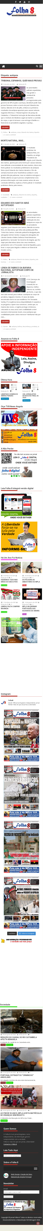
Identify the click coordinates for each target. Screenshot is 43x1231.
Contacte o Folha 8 (10, 1144)
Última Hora (5, 398)
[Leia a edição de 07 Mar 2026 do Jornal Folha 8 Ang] (21, 902)
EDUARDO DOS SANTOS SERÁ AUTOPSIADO (15, 204)
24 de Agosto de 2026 (9, 1110)
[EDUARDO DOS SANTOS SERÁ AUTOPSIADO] (13, 212)
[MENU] (40, 66)
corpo (19, 132)
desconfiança (27, 326)
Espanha (36, 132)
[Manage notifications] (38, 1223)
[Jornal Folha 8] (3, 66)
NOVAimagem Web (33, 1220)
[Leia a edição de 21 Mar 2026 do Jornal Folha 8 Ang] (21, 791)
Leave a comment (10, 135)
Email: (6, 1189)
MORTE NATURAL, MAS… (13, 140)
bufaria (19, 326)
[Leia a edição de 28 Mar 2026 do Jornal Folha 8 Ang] (21, 735)
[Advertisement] (21, 40)
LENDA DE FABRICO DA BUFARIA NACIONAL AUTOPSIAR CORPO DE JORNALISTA (17, 270)
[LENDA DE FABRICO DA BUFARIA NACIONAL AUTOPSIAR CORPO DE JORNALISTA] (13, 279)
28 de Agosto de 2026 (9, 1034)
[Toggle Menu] (35, 1169)
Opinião (5, 326)
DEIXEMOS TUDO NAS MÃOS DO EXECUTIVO (9, 581)
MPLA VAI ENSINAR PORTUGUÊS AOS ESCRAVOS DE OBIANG (30, 608)
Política (5, 132)
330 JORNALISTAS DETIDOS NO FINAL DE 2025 (30, 396)
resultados (4, 197)
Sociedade (6, 195)
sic (38, 326)
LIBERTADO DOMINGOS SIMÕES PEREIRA (9, 395)
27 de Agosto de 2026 (9, 1072)
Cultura (24, 614)
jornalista (34, 326)
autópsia (13, 132)
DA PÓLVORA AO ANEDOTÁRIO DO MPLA (31, 581)
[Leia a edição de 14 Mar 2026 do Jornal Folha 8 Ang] (21, 847)
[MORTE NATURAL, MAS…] (13, 148)
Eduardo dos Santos (27, 132)
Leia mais (5, 127)
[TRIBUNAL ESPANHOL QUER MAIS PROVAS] (13, 88)
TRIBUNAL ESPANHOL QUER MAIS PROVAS (21, 80)
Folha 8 (3, 1045)
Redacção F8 (22, 84)
